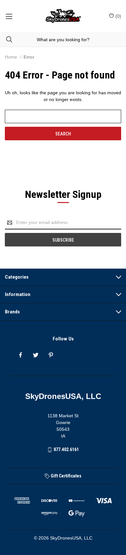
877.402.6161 (66, 449)
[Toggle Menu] (9, 16)
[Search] (6, 39)
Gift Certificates (65, 475)
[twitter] (35, 355)
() (117, 16)
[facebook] (20, 355)
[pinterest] (51, 355)
